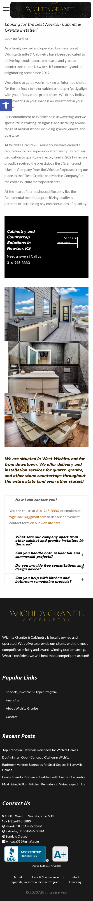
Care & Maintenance (45, 877)
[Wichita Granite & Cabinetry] (50, 9)
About (18, 877)
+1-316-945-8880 (18, 821)
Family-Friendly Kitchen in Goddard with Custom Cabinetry (43, 777)
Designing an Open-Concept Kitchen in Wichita (36, 757)
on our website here (45, 523)
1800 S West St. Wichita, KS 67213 (29, 816)
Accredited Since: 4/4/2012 (47, 865)
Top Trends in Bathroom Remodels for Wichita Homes (40, 750)
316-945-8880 (47, 510)
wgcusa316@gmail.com (27, 517)
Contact (12, 717)
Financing (12, 700)
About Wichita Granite (22, 708)
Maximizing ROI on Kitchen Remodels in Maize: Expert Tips (43, 784)
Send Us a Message (68, 240)
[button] (6, 105)
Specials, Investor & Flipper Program (31, 692)
